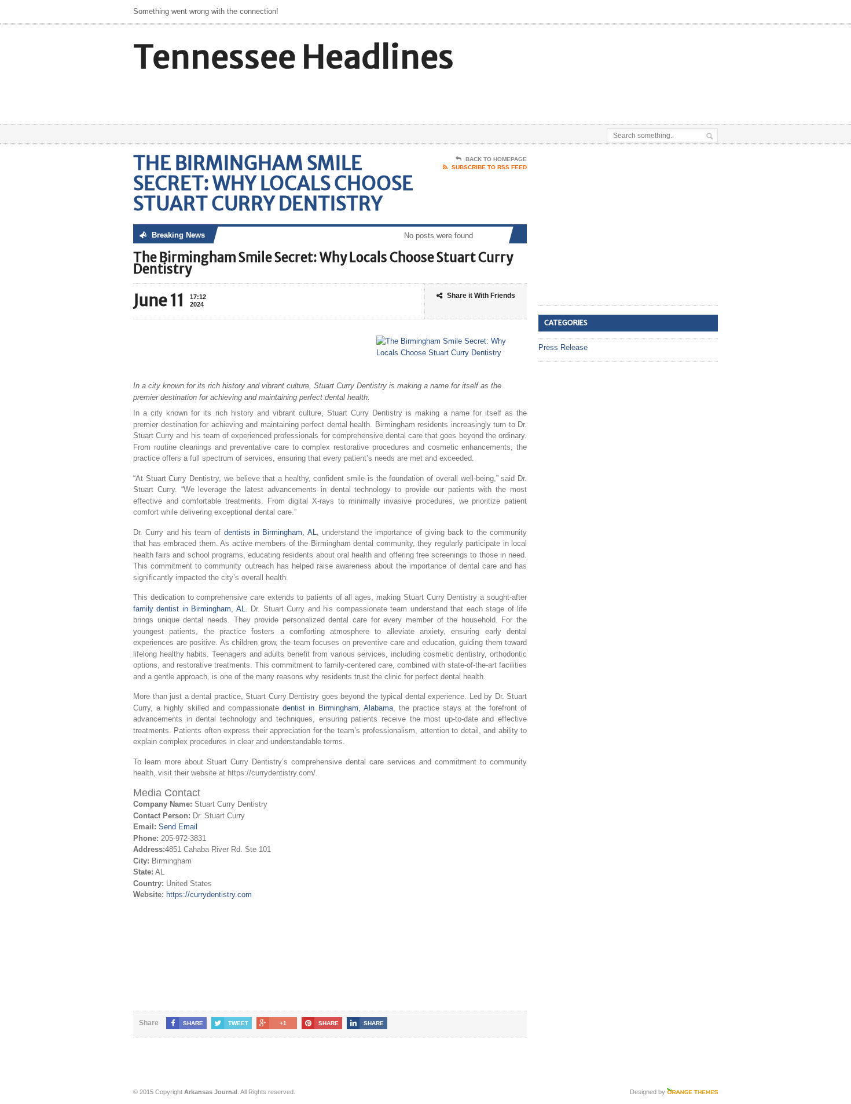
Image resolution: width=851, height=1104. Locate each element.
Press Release (563, 347)
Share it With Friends (481, 296)
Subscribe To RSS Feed (489, 167)
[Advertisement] (582, 95)
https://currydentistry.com (209, 894)
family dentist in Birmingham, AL (189, 608)
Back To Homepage (496, 159)
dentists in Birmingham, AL (270, 532)
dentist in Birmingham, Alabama (338, 708)
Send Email (178, 826)
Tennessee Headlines (293, 57)
